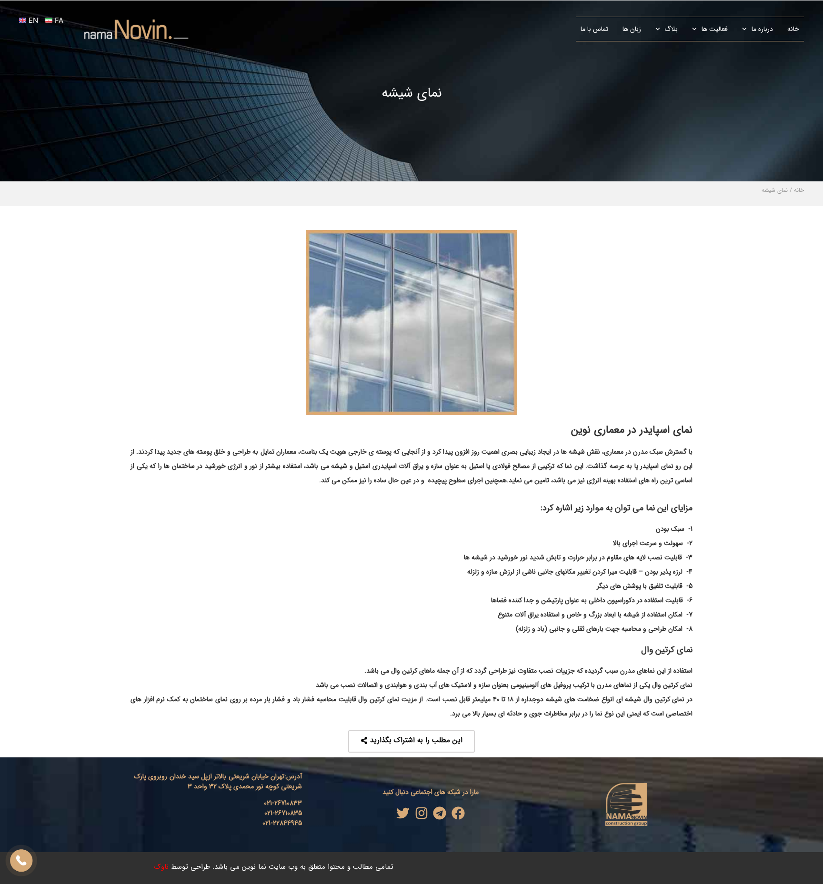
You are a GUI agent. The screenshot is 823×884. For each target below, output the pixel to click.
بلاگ (671, 29)
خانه (793, 29)
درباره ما (762, 29)
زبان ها (631, 29)
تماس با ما (594, 29)
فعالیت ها (715, 29)
